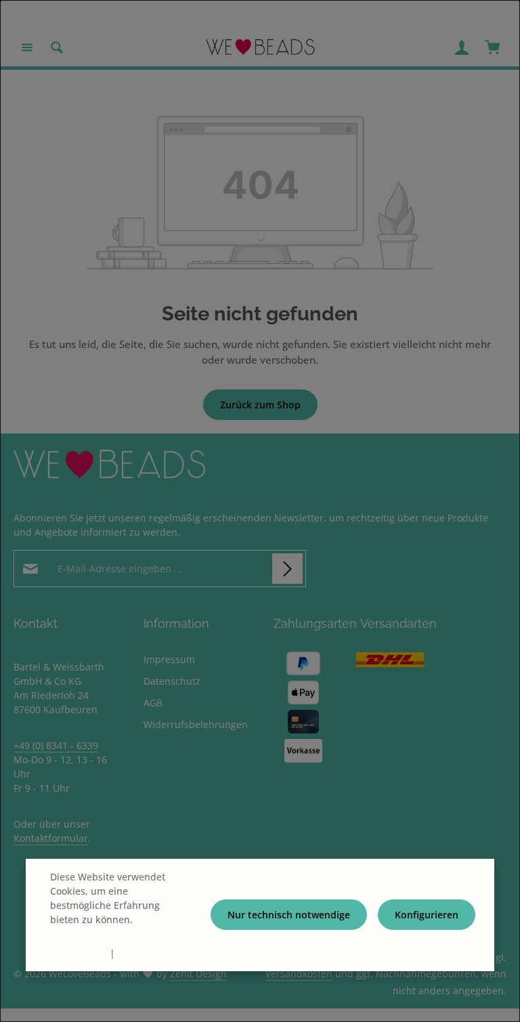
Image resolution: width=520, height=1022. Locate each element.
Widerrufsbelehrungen (196, 724)
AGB (153, 702)
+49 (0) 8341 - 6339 (56, 745)
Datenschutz (172, 681)
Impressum (169, 659)
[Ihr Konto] (461, 47)
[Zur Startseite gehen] (260, 47)
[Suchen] (56, 47)
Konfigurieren (426, 914)
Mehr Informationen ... (101, 933)
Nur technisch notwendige (289, 914)
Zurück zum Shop (260, 404)
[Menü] (27, 47)
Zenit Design (198, 973)
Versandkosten (298, 973)
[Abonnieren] (287, 568)
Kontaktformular (51, 838)
